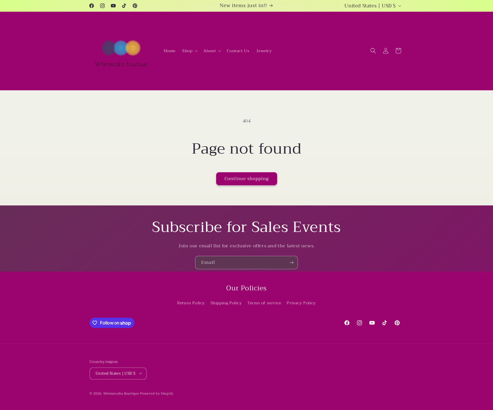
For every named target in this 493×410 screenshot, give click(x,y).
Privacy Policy (301, 302)
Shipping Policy (226, 302)
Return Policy (191, 302)
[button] (189, 51)
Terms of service (264, 302)
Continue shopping (247, 178)
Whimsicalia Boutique (121, 393)
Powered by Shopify (156, 393)
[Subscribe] (291, 262)
